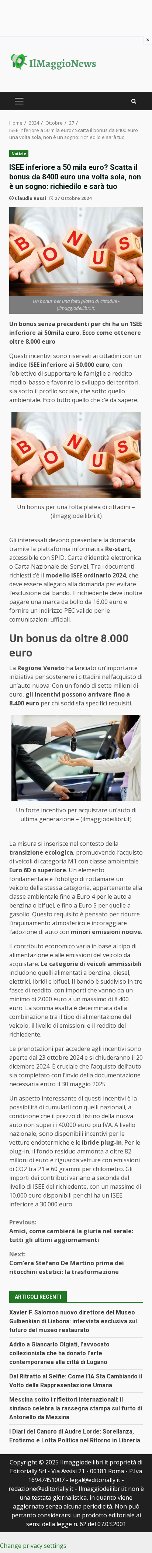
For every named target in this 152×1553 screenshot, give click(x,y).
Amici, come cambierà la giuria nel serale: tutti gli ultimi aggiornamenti (71, 1231)
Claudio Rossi (30, 198)
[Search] (133, 101)
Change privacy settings (33, 1546)
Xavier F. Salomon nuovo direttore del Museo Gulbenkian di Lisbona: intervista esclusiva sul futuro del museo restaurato (73, 1321)
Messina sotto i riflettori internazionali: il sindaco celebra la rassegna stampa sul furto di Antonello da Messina (75, 1408)
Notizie (18, 153)
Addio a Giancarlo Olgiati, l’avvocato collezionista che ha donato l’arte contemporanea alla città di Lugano (59, 1353)
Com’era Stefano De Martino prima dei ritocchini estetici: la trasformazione (66, 1263)
